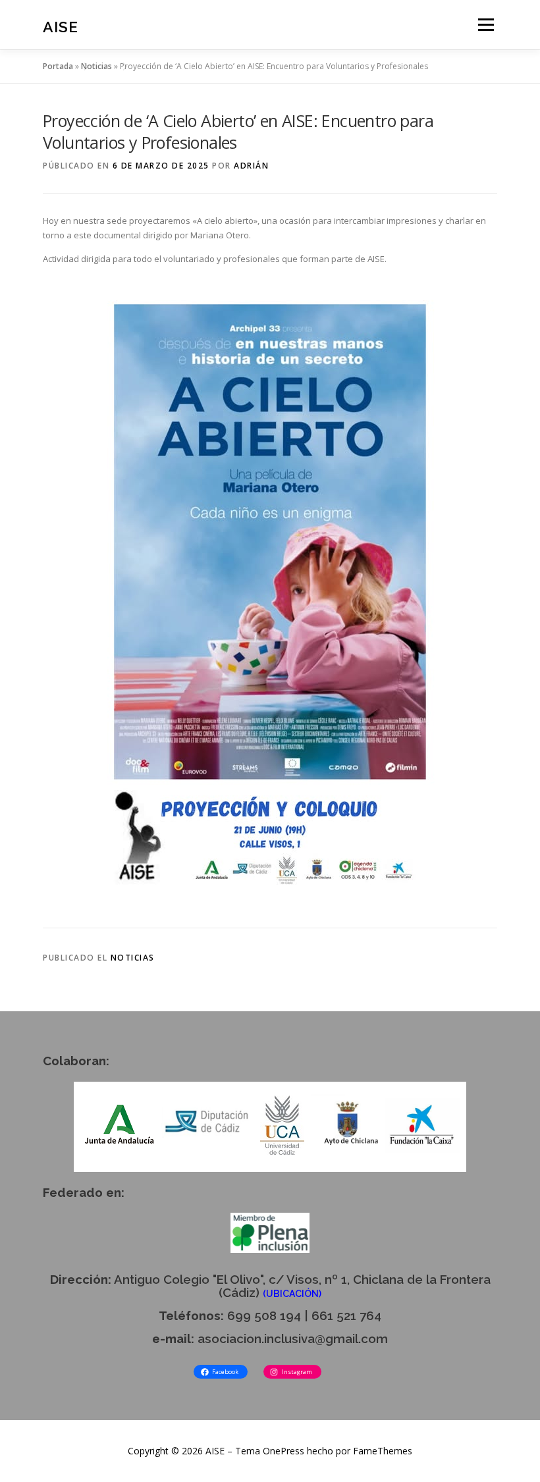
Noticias (96, 66)
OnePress (283, 1450)
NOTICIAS (133, 957)
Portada (58, 66)
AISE (60, 26)
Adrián (251, 165)
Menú (485, 24)
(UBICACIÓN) (292, 1293)
